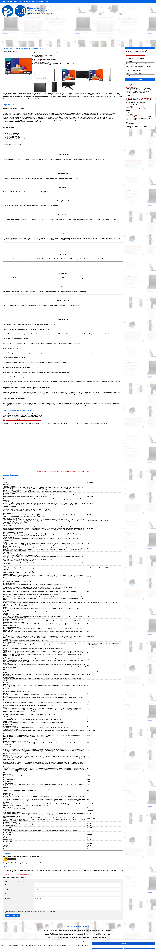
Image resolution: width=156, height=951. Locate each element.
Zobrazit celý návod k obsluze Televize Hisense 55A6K (74, 471)
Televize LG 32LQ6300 (132, 125)
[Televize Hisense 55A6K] (40, 81)
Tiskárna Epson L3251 (131, 87)
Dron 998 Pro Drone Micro (132, 115)
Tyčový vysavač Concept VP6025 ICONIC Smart (138, 98)
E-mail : (7, 889)
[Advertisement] (78, 32)
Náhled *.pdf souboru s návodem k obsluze (48, 471)
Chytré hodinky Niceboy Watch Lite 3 (135, 107)
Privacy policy (86, 941)
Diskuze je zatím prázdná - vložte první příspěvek (16, 874)
